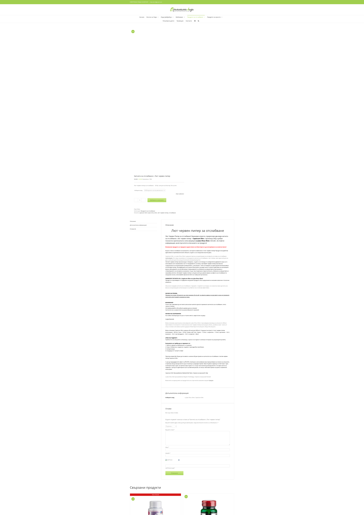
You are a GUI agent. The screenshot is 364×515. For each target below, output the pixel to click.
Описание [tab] (133, 221)
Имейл (167, 453)
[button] (198, 21)
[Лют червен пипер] (155, 99)
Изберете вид (138, 190)
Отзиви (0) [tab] (133, 229)
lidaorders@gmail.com (156, 2)
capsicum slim (143, 213)
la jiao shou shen (152, 213)
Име (167, 447)
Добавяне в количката (157, 200)
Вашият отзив (170, 430)
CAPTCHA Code (169, 468)
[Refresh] (179, 460)
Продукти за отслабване (148, 211)
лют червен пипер (163, 213)
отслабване (172, 213)
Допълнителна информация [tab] (138, 225)
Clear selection (180, 194)
